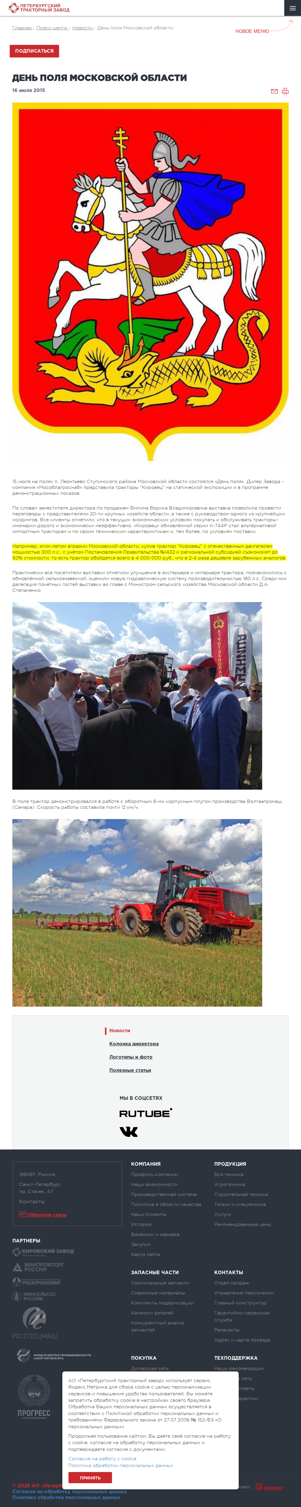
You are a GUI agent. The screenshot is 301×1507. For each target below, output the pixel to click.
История (141, 1224)
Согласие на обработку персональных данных (69, 1492)
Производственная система (164, 1194)
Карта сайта (145, 1254)
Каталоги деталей (152, 1313)
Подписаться (34, 51)
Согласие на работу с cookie (102, 1458)
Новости (119, 1031)
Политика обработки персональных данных (66, 1498)
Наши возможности (154, 1184)
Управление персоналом (244, 1293)
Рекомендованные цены (242, 1224)
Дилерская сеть (149, 1368)
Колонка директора (134, 1044)
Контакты (32, 1201)
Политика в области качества (166, 1204)
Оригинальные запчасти (160, 1283)
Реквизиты (227, 1330)
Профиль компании (154, 1174)
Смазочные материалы (158, 1293)
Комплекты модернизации (162, 1303)
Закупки (140, 1244)
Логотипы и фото (131, 1057)
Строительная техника (241, 1194)
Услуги (222, 1214)
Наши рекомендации (239, 1368)
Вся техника (228, 1174)
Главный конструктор (240, 1303)
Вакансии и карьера (155, 1234)
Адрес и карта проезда (242, 1340)
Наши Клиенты (148, 1214)
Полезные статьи (130, 1070)
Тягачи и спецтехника (240, 1204)
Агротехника (229, 1184)
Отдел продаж (231, 1283)
